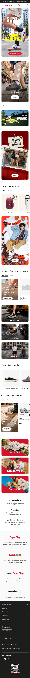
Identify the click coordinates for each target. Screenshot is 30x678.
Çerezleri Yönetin (15, 670)
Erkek (10, 193)
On (8, 403)
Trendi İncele (7, 301)
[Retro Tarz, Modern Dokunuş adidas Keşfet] (15, 104)
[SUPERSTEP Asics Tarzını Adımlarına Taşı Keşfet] (9, 434)
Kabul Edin (15, 674)
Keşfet (15, 100)
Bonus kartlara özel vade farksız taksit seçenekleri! (15, 4)
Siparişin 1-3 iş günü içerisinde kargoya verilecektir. (15, 3)
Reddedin (5, 658)
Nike (11, 278)
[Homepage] (8, 8)
